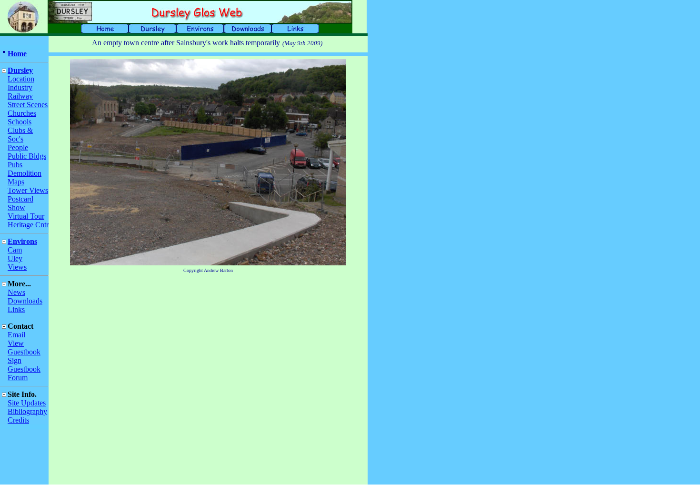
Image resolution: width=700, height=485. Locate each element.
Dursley (20, 70)
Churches (22, 113)
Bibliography (27, 411)
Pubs (15, 165)
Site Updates (27, 403)
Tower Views (28, 190)
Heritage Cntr (28, 225)
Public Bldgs (27, 156)
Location (21, 79)
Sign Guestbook (24, 364)
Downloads (25, 301)
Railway (20, 96)
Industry (20, 87)
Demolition (24, 173)
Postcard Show (20, 203)
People (18, 147)
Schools (19, 122)
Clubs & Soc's (20, 134)
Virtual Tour (26, 216)
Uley (15, 258)
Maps (16, 182)
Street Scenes (28, 105)
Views (17, 267)
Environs (22, 241)
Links (16, 309)
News (16, 292)
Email (16, 335)
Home (17, 54)
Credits (18, 420)
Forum (18, 378)
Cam (15, 250)
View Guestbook (24, 347)
